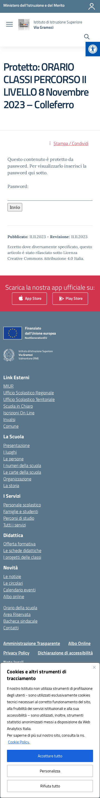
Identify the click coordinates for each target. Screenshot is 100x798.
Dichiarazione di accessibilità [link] (65, 652)
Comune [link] (11, 426)
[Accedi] (92, 6)
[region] (50, 730)
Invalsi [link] (9, 419)
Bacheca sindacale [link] (20, 621)
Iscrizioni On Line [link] (18, 412)
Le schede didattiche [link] (22, 550)
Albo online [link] (13, 596)
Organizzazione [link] (17, 478)
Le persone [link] (13, 458)
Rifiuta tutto (50, 786)
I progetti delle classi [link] (22, 557)
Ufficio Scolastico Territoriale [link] (29, 399)
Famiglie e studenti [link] (20, 511)
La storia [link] (11, 485)
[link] (93, 49)
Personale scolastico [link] (22, 504)
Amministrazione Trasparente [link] (31, 643)
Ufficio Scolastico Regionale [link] (28, 392)
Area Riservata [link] (17, 614)
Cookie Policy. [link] (19, 742)
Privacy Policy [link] (16, 652)
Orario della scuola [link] (20, 607)
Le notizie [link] (12, 576)
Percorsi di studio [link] (18, 518)
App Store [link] (32, 298)
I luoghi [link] (10, 452)
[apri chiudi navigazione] (9, 24)
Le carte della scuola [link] (22, 472)
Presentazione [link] (16, 445)
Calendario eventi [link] (19, 589)
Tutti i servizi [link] (14, 524)
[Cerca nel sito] (86, 37)
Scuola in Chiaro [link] (18, 406)
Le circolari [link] (13, 583)
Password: (18, 186)
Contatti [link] (11, 627)
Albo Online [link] (79, 643)
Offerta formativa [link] (19, 543)
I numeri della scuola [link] (22, 465)
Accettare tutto (50, 756)
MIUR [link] (8, 386)
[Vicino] (94, 667)
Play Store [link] (73, 298)
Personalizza (50, 771)
